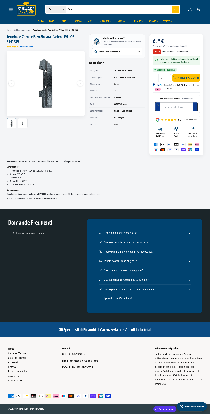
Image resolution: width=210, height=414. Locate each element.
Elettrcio (12, 367)
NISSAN (121, 21)
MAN (90, 21)
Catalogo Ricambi (17, 357)
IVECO (78, 21)
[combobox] (123, 9)
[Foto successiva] (80, 83)
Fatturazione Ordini (17, 371)
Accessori (13, 362)
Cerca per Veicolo (17, 353)
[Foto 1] (11, 123)
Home (9, 30)
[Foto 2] (23, 123)
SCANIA (152, 21)
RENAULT (137, 21)
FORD (51, 21)
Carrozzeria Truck (21, 409)
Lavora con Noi (15, 380)
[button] (10, 9)
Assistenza (13, 376)
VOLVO (166, 21)
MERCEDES (105, 21)
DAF (40, 21)
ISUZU (64, 21)
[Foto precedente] (11, 83)
